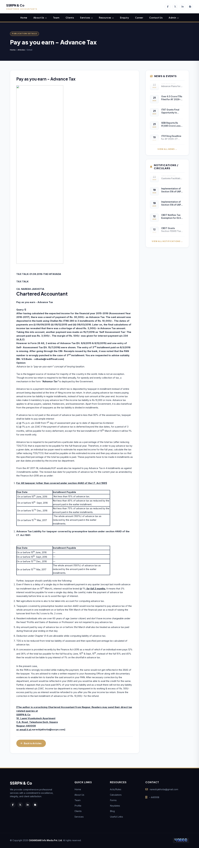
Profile (77, 805)
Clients (70, 17)
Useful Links (116, 816)
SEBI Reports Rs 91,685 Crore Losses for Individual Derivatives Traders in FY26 (172, 121)
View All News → (167, 149)
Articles (21, 49)
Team (56, 17)
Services (85, 17)
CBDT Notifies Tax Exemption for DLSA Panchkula (171, 213)
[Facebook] (167, 6)
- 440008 (154, 797)
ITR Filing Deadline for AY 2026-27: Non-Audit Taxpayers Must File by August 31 (172, 134)
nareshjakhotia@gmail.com (164, 789)
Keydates (115, 805)
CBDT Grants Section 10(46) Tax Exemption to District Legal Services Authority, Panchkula (171, 227)
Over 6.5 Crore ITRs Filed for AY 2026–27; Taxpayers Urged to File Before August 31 (172, 95)
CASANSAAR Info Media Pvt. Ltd (45, 840)
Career (139, 17)
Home (23, 17)
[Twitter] (175, 6)
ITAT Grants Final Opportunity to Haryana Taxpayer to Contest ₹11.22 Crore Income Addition (172, 108)
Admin (172, 17)
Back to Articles (33, 743)
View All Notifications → (167, 241)
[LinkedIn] (182, 6)
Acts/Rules (115, 789)
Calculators (116, 794)
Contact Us (155, 17)
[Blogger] (190, 6)
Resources (105, 17)
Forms (113, 800)
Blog (112, 811)
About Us (39, 17)
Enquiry (124, 17)
